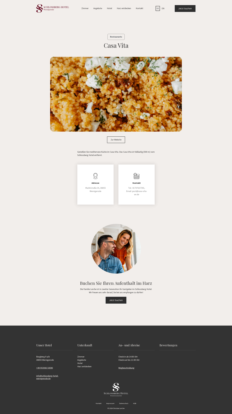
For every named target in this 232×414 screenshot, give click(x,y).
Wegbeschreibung (126, 367)
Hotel (109, 8)
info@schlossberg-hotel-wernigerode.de (47, 377)
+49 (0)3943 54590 (44, 367)
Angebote (97, 8)
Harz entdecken (124, 8)
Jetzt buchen (185, 8)
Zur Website (116, 139)
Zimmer (85, 8)
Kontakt (139, 8)
